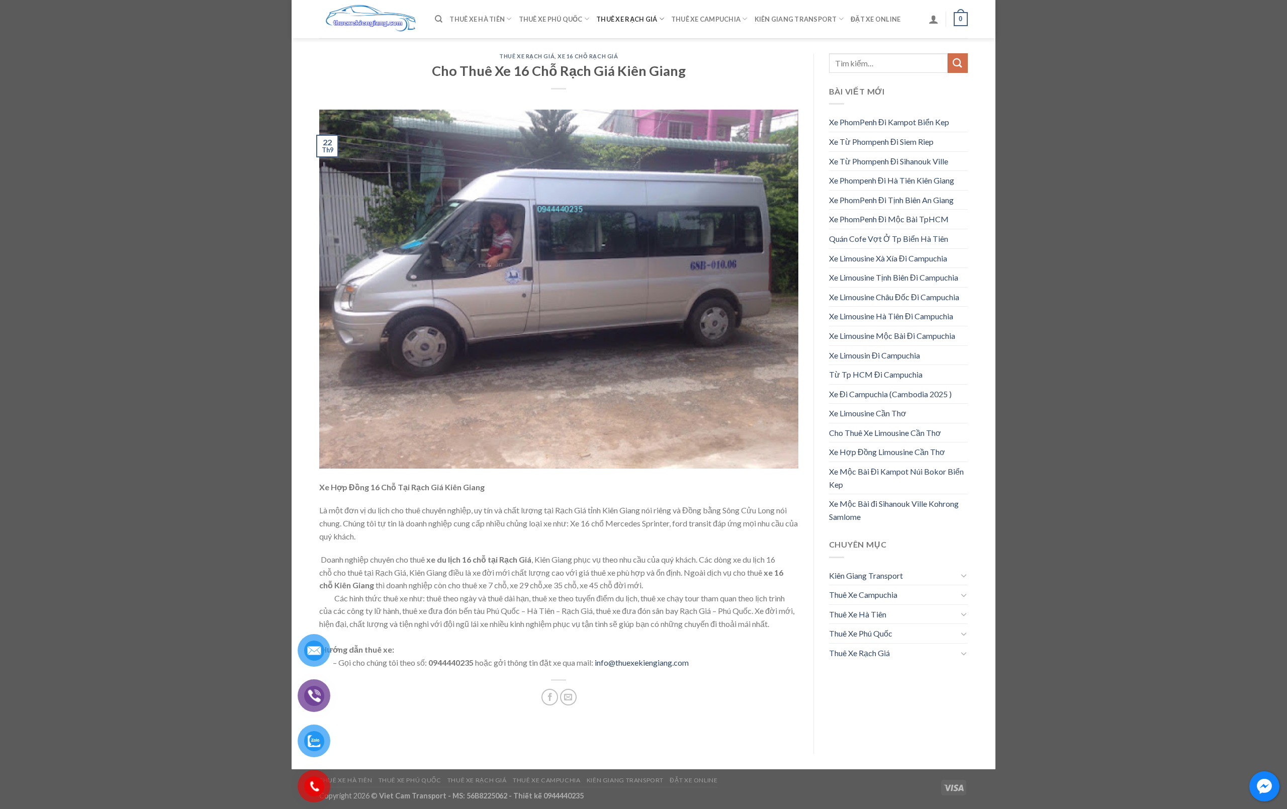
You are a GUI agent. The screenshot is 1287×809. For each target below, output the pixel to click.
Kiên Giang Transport (796, 19)
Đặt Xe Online (875, 19)
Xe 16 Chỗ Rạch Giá (588, 56)
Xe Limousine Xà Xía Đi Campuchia (888, 258)
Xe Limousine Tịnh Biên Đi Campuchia (893, 277)
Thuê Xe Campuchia (706, 19)
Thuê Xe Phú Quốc (551, 19)
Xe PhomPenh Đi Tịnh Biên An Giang (891, 200)
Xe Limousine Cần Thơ (867, 413)
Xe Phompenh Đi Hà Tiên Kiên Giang (891, 180)
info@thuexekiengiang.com (642, 662)
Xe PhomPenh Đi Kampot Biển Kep (889, 122)
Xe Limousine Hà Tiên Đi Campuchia (891, 316)
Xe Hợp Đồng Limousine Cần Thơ (887, 452)
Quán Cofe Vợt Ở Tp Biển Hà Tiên (888, 238)
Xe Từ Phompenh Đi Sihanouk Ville (888, 161)
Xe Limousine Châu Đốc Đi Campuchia (894, 297)
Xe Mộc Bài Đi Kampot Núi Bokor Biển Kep (896, 478)
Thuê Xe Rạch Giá (626, 19)
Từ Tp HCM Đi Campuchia (876, 374)
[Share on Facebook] (549, 697)
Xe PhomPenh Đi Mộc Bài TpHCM (889, 219)
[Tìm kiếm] (438, 19)
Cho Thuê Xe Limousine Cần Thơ (885, 432)
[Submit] (958, 63)
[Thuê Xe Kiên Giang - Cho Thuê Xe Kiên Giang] (369, 19)
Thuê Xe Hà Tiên (477, 19)
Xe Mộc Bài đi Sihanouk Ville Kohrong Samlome (894, 510)
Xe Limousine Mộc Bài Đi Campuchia (892, 335)
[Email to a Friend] (568, 697)
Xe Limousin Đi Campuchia (874, 355)
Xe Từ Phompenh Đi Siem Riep (881, 141)
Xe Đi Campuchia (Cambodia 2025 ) (890, 394)
